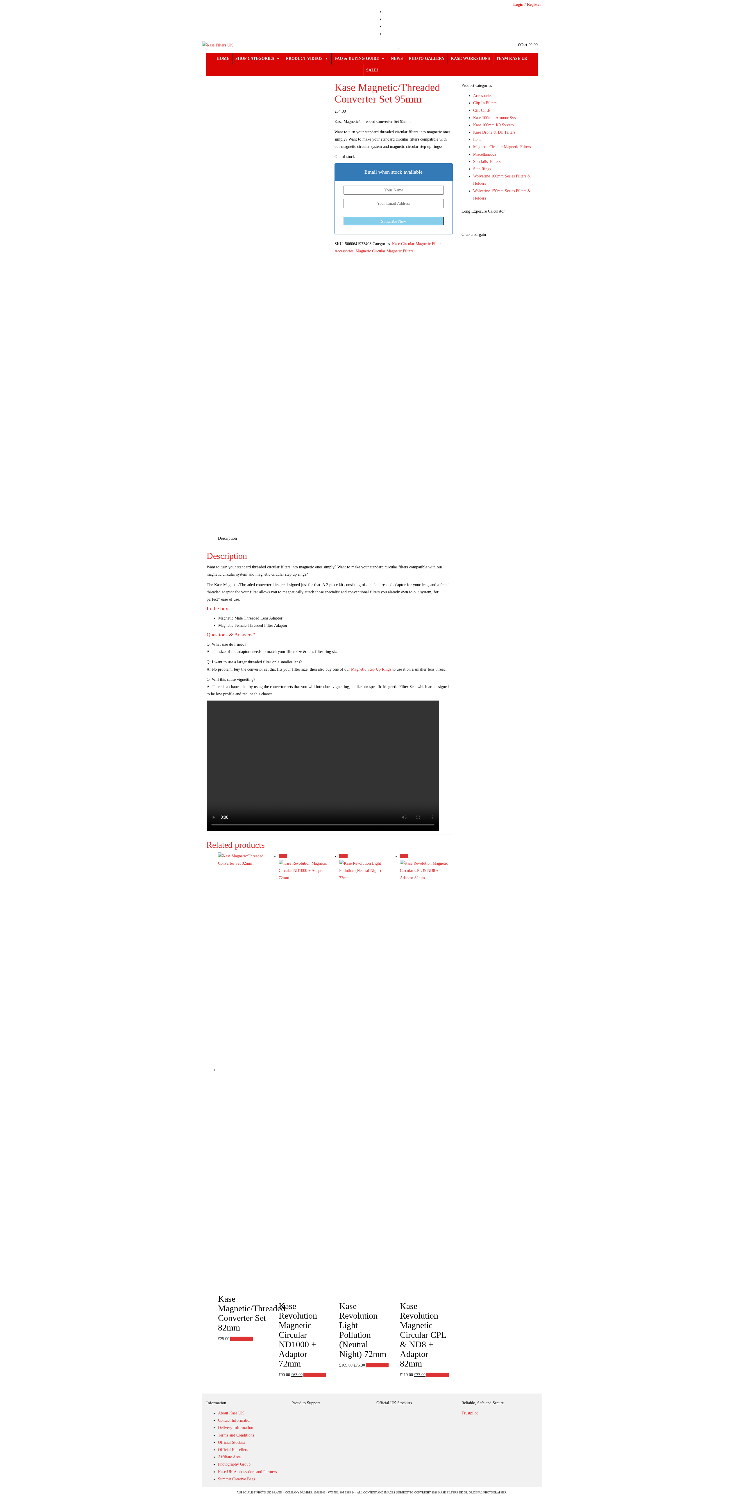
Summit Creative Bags (236, 1479)
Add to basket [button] (241, 1339)
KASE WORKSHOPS (470, 58)
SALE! (372, 70)
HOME (223, 58)
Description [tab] (227, 538)
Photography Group (234, 1464)
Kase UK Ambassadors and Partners (247, 1472)
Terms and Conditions (236, 1435)
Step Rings (482, 169)
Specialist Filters (486, 161)
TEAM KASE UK (511, 58)
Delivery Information (235, 1427)
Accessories (482, 96)
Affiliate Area (229, 1457)
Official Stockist (231, 1442)
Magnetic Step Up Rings (371, 669)
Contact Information (234, 1420)
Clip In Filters (484, 103)
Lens (477, 139)
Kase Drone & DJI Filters (494, 132)
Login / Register (527, 4)
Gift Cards (481, 110)
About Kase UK (231, 1413)
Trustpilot (470, 1413)
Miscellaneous (484, 154)
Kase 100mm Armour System (497, 118)
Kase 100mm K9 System (493, 125)
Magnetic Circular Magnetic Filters (384, 251)
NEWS (397, 58)
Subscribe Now (393, 221)
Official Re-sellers (233, 1450)
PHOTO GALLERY (427, 58)
